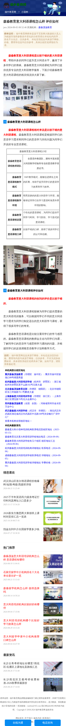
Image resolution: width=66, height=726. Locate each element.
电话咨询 (47, 722)
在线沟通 (18, 722)
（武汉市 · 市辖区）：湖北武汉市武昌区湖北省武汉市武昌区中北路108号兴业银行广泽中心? (33, 413)
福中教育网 (10, 12)
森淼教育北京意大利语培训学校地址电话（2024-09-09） (32, 437)
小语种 (24, 12)
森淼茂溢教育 (45, 27)
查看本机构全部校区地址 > (18, 421)
